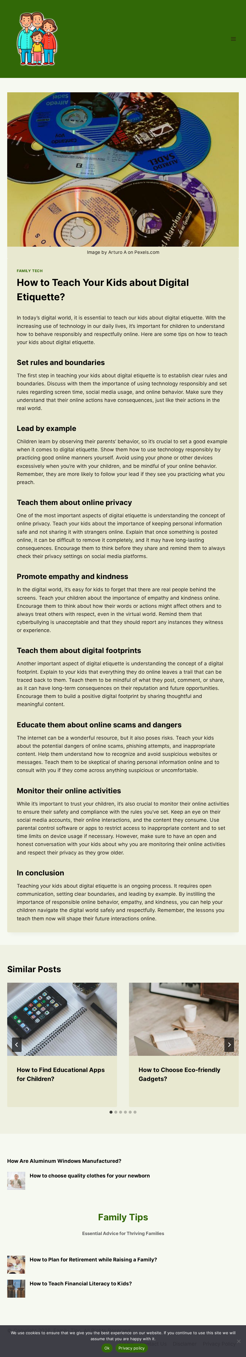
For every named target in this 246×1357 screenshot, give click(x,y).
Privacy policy (131, 1348)
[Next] (229, 1045)
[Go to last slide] (17, 1045)
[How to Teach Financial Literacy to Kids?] (16, 1289)
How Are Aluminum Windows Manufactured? (64, 1161)
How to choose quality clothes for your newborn (90, 1176)
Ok (107, 1348)
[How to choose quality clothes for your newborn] (16, 1181)
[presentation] (62, 1019)
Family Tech (30, 271)
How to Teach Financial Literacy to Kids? (81, 1284)
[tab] (111, 1112)
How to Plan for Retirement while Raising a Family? (93, 1260)
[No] (239, 1341)
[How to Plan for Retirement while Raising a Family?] (16, 1265)
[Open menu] (233, 38)
